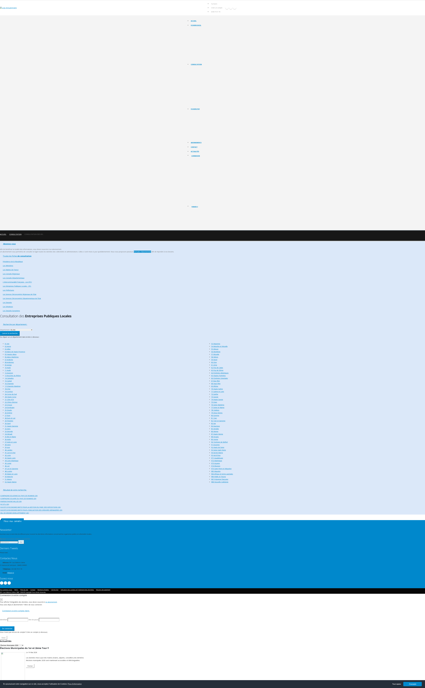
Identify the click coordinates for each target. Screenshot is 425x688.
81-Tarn (214, 418)
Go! (21, 542)
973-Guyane (215, 463)
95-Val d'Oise (215, 455)
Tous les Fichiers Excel (197, 29)
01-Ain (7, 344)
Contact (194, 147)
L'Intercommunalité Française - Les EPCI (203, 85)
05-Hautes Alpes (10, 354)
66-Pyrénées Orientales (219, 378)
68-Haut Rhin (215, 384)
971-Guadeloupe (217, 458)
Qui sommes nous (6, 590)
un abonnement (51, 602)
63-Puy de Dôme (217, 370)
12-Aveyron (9, 373)
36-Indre (8, 439)
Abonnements (196, 143)
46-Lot (7, 466)
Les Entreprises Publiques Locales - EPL (202, 88)
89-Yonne (214, 439)
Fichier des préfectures (198, 46)
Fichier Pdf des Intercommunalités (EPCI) (203, 127)
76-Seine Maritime (217, 405)
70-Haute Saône (217, 389)
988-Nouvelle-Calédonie (219, 482)
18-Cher (7, 389)
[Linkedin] (234, 7)
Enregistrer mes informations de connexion (199, 184)
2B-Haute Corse (10, 397)
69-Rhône (214, 386)
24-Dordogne (9, 407)
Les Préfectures (195, 90)
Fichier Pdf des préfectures (199, 132)
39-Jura (7, 447)
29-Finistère (9, 421)
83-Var (213, 423)
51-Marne (8, 479)
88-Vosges (215, 437)
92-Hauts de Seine (217, 447)
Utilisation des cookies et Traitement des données (77, 590)
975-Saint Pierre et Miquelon (221, 469)
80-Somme (215, 415)
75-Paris (214, 402)
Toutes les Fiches (17, 256)
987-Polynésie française (219, 479)
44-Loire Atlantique (11, 461)
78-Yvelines (215, 410)
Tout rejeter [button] (396, 684)
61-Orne (214, 365)
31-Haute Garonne (11, 426)
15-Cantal (8, 381)
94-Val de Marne (217, 453)
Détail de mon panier (201, 219)
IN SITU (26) (4, 504)
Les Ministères (195, 74)
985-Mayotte (215, 471)
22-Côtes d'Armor (11, 402)
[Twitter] (230, 7)
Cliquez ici (10, 573)
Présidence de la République (199, 71)
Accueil (193, 21)
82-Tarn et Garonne (218, 421)
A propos (214, 4)
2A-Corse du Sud (11, 394)
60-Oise (214, 362)
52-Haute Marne (10, 482)
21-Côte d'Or (9, 399)
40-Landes (8, 450)
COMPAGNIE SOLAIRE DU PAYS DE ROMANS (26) (18, 499)
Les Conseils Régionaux (198, 79)
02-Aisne (8, 346)
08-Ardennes (9, 362)
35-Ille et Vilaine (10, 437)
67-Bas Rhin (215, 381)
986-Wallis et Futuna (218, 477)
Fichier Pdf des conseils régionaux (201, 121)
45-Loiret (8, 463)
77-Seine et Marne (217, 407)
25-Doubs (8, 410)
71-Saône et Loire (217, 392)
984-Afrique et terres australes (222, 474)
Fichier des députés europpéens (201, 60)
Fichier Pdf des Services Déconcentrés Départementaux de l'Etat (210, 138)
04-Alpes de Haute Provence (15, 352)
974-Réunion (215, 466)
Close (4, 638)
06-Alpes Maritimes (12, 357)
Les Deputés (194, 99)
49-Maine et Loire (11, 474)
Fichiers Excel (196, 25)
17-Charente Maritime (12, 386)
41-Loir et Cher (10, 453)
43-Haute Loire (10, 458)
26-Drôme (8, 413)
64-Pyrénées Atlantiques (220, 373)
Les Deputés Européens (198, 104)
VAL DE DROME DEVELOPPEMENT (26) (14, 513)
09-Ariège (8, 365)
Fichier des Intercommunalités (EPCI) (202, 40)
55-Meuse (214, 349)
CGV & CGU (54, 590)
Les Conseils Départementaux (13, 278)
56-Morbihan (215, 352)
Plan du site (24, 590)
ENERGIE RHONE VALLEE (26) (11, 501)
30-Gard (8, 423)
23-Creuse (8, 405)
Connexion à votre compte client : (16, 611)
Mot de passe (197, 176)
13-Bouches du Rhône (13, 376)
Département (5, 330)
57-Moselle (215, 354)
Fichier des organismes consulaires (201, 51)
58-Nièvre (214, 357)
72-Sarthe (214, 394)
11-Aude (8, 370)
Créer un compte (216, 8)
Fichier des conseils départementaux (202, 37)
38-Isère (8, 445)
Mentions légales (43, 590)
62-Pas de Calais (217, 368)
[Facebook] (227, 7)
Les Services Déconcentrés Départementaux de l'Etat (207, 96)
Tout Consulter (195, 68)
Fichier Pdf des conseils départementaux (203, 124)
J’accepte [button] (412, 684)
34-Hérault (8, 434)
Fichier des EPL (195, 43)
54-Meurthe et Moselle (219, 346)
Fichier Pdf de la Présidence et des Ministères (204, 116)
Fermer (30, 666)
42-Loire (8, 455)
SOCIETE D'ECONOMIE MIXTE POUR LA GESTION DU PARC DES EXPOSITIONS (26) (30, 507)
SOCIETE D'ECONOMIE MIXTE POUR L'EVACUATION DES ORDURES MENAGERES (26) (31, 510)
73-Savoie (214, 397)
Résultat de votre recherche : (15, 490)
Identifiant (196, 168)
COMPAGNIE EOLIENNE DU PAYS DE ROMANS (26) (19, 496)
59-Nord (214, 360)
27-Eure (7, 415)
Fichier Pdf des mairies (198, 118)
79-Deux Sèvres (216, 413)
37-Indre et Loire (11, 442)
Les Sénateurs (195, 101)
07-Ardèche (9, 360)
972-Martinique (216, 461)
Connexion (195, 156)
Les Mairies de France (197, 77)
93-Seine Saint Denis (218, 450)
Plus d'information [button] (75, 684)
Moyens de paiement (103, 590)
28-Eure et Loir (10, 418)
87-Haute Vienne (217, 434)
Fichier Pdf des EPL (196, 129)
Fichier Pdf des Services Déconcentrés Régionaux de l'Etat (208, 135)
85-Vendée (215, 429)
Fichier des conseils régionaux (200, 35)
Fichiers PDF (195, 109)
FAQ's (16, 590)
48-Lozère (8, 471)
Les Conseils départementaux (200, 82)
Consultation (196, 64)
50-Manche (9, 477)
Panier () (195, 207)
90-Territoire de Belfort (219, 442)
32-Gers (7, 429)
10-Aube (8, 368)
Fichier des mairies (196, 32)
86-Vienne (214, 431)
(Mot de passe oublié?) (199, 173)
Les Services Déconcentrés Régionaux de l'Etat (205, 93)
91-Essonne (215, 445)
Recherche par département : (15, 324)
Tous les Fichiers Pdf (197, 113)
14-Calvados (9, 378)
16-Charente (9, 384)
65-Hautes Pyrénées (218, 376)
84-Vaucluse (215, 426)
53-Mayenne (215, 344)
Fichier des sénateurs (197, 57)
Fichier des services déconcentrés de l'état (204, 49)
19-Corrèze (9, 392)
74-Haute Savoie (217, 399)
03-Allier (8, 349)
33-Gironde (9, 431)
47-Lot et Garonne (11, 469)
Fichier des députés (197, 54)
